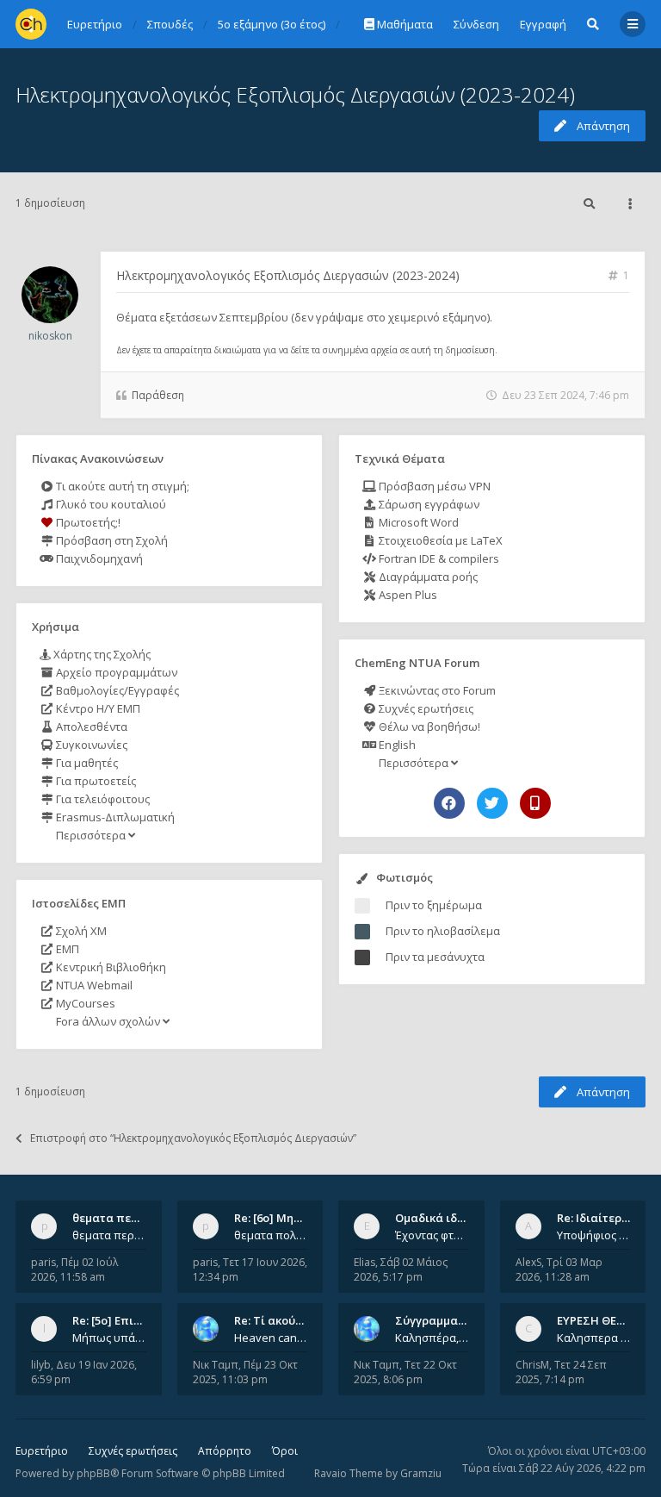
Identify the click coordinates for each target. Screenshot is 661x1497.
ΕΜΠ (66, 949)
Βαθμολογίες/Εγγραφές (116, 690)
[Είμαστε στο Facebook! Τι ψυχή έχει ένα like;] (449, 803)
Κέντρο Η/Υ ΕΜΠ (96, 708)
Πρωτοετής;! (86, 522)
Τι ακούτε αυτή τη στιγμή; (121, 486)
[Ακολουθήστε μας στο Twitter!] (492, 803)
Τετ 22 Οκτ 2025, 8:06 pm (405, 1372)
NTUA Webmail (93, 985)
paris (43, 1262)
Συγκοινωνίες (90, 744)
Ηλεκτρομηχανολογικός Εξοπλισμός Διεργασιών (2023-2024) (295, 94)
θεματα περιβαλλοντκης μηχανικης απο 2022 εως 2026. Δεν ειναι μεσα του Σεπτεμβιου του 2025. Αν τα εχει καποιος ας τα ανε (109, 1235)
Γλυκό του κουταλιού (109, 504)
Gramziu (421, 1473)
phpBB (93, 1473)
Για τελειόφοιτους (101, 799)
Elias (364, 1262)
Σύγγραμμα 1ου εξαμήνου (465, 1320)
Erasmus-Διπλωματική (114, 817)
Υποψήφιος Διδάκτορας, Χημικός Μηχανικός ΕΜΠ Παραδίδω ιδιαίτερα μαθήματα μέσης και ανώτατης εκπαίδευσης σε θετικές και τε (594, 1235)
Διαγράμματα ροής (427, 576)
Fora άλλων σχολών (108, 1021)
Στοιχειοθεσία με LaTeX (439, 540)
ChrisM (532, 1364)
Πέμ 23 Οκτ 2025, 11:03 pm (245, 1372)
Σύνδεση (476, 24)
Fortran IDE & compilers (437, 558)
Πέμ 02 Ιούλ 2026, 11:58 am (74, 1269)
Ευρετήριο (41, 1451)
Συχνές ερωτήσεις (424, 708)
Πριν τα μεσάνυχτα (435, 956)
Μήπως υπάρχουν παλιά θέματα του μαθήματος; (109, 1337)
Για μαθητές (85, 762)
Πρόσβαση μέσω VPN (433, 486)
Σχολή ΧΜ (80, 931)
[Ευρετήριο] (30, 24)
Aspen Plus (406, 594)
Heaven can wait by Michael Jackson (271, 1337)
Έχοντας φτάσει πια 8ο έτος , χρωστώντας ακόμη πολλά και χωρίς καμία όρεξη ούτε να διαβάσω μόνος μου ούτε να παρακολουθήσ (432, 1235)
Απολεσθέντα (90, 726)
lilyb (41, 1364)
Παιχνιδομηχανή (98, 558)
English (396, 744)
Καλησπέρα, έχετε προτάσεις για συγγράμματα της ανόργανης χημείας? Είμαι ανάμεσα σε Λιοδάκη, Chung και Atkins (432, 1337)
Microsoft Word (417, 522)
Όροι (285, 1451)
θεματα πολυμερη (271, 1235)
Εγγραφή (543, 24)
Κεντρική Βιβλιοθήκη (109, 967)
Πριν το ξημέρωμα (434, 905)
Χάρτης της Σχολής (101, 654)
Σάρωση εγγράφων (427, 504)
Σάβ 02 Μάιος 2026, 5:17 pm (401, 1269)
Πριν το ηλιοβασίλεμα (443, 931)
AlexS (528, 1262)
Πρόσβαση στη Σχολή (110, 540)
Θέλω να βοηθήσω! (428, 726)
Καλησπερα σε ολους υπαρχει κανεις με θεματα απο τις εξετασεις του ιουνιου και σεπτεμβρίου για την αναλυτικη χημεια (594, 1337)
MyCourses (84, 1003)
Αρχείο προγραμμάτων (115, 672)
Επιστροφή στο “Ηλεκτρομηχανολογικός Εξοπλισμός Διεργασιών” (193, 1138)
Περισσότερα (90, 835)
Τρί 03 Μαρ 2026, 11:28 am (559, 1269)
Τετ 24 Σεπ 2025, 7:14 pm (561, 1372)
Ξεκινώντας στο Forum (436, 690)
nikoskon (50, 335)
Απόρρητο (224, 1451)
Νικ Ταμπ (215, 1364)
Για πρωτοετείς (94, 781)
